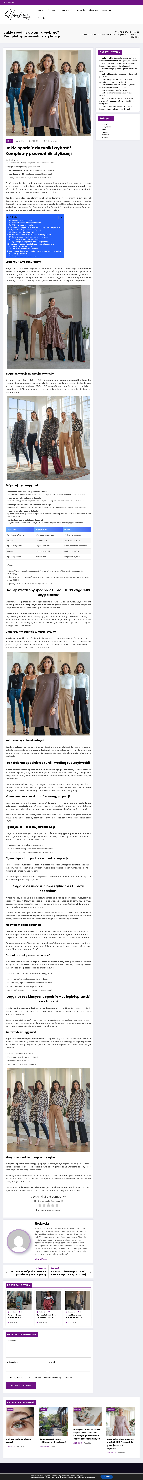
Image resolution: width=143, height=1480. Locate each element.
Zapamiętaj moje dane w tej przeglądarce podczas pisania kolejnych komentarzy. (42, 1377)
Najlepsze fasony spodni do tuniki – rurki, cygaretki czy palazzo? (34, 227)
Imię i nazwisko (12, 1362)
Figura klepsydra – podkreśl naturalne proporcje (30, 242)
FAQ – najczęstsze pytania (22, 225)
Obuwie (81, 10)
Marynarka (67, 10)
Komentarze (11, 1341)
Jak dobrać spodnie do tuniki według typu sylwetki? (29, 235)
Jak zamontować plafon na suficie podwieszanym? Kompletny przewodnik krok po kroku (27, 1273)
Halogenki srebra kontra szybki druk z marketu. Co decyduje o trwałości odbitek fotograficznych (116, 101)
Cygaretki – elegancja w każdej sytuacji (26, 230)
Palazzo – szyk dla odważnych (23, 232)
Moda (40, 10)
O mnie (41, 18)
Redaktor (88, 1443)
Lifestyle (93, 10)
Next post (55, 1268)
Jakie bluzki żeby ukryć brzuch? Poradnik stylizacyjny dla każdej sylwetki (68, 1273)
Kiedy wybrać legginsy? (20, 254)
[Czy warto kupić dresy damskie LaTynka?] (48, 1300)
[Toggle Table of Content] (59, 217)
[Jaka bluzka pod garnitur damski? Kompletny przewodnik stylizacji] (77, 1300)
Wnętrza (106, 10)
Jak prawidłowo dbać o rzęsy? (114, 90)
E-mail (52, 1362)
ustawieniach (90, 1478)
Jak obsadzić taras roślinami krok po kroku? (53, 1441)
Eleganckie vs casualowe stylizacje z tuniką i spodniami (31, 244)
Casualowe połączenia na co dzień (25, 249)
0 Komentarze (51, 141)
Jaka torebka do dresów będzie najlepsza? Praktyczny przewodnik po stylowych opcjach (18, 1316)
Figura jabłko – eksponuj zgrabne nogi (26, 239)
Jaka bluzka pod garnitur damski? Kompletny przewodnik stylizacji (76, 1316)
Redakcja (22, 141)
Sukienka (52, 10)
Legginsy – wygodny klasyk (22, 220)
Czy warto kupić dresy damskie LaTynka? (47, 1316)
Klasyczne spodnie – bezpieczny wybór (26, 256)
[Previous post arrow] (6, 1271)
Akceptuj (107, 1477)
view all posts (41, 1259)
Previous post (40, 1268)
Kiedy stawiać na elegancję (22, 246)
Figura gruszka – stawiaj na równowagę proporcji (30, 237)
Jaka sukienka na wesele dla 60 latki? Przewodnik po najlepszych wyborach (120, 1444)
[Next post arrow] (90, 1271)
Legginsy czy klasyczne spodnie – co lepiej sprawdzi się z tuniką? (35, 251)
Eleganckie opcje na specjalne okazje (26, 223)
